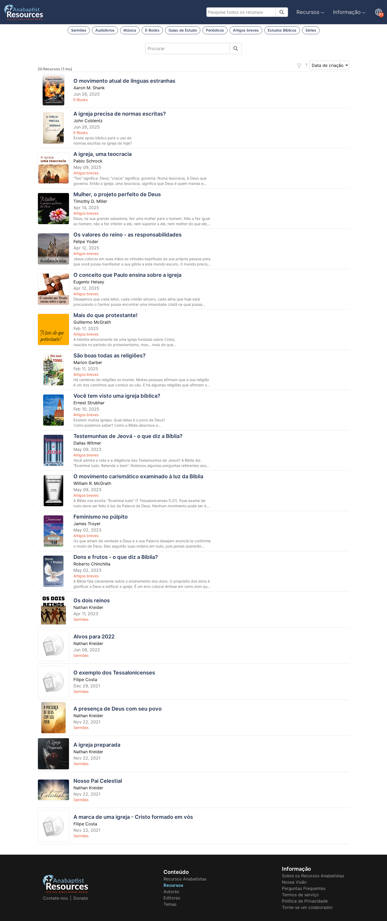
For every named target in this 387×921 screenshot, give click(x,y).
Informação (347, 12)
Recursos (307, 12)
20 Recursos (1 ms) (55, 69)
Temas (169, 904)
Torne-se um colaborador (307, 907)
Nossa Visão (294, 882)
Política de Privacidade (305, 901)
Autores (171, 891)
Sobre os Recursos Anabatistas (313, 875)
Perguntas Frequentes (303, 888)
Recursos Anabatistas (184, 878)
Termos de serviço (300, 894)
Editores (171, 897)
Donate (80, 898)
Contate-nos (55, 898)
